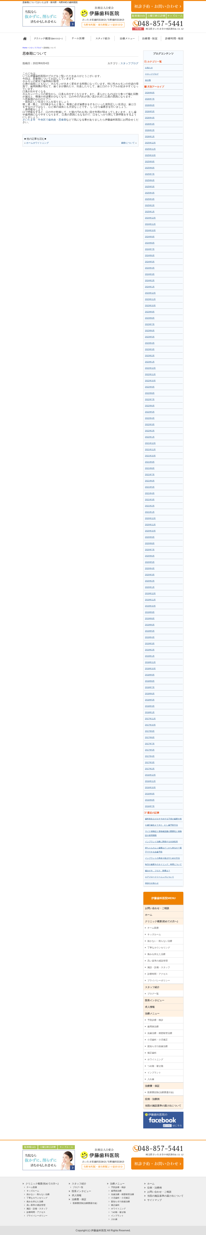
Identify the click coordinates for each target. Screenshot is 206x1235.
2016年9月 (149, 794)
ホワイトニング (155, 1059)
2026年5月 (149, 111)
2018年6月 (149, 694)
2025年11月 (150, 149)
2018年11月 (150, 662)
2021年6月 (149, 481)
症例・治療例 (152, 1099)
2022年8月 (149, 393)
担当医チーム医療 (79, 40)
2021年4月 (149, 493)
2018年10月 (150, 668)
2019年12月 (150, 593)
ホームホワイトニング (37, 143)
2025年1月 (149, 212)
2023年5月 (149, 337)
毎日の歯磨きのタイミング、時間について (163, 864)
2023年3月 (149, 349)
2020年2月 (149, 581)
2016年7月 (149, 806)
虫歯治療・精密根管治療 (159, 1033)
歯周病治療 (153, 1026)
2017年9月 (149, 731)
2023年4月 (149, 343)
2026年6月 (149, 105)
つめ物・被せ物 (155, 1066)
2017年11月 (150, 719)
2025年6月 (149, 180)
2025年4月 (149, 193)
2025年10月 (150, 155)
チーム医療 (153, 928)
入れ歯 (150, 1079)
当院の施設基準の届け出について (163, 1105)
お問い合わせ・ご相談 (157, 908)
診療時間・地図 (171, 40)
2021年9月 (149, 462)
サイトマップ (154, 1200)
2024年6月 (149, 255)
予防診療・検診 (155, 1020)
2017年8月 (149, 737)
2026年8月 (149, 93)
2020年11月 (150, 525)
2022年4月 (149, 418)
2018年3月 (149, 706)
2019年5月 (149, 631)
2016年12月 (150, 775)
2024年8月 (149, 243)
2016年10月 (150, 787)
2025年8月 (149, 168)
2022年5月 (149, 412)
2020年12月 (150, 518)
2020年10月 (150, 531)
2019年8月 (149, 618)
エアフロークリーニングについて (159, 877)
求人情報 (150, 1006)
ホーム (26, 40)
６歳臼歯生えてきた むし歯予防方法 (161, 825)
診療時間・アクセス (157, 974)
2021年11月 (150, 449)
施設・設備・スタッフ (158, 967)
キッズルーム (154, 934)
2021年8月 (149, 468)
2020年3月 (149, 575)
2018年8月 (149, 681)
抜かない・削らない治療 (159, 941)
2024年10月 (150, 230)
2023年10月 (150, 305)
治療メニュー (124, 40)
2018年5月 (149, 700)
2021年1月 (149, 512)
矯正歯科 (151, 1053)
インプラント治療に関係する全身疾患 (161, 842)
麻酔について (128, 143)
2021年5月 (149, 487)
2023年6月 (149, 330)
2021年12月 (150, 443)
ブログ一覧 (153, 993)
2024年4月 (149, 268)
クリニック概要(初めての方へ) (48, 40)
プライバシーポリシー (158, 980)
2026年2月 (149, 130)
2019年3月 (149, 643)
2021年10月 (150, 456)
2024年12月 (150, 218)
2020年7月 (149, 550)
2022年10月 (150, 381)
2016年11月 (150, 781)
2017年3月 (149, 762)
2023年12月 (150, 293)
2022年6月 (149, 406)
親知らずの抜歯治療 (157, 1046)
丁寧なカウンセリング (158, 947)
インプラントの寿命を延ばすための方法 (162, 858)
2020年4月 (149, 568)
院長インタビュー (154, 1000)
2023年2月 (149, 356)
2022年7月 (149, 399)
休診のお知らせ (152, 883)
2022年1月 (149, 437)
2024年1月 (149, 287)
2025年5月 (149, 187)
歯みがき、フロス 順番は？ (157, 871)
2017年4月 (149, 756)
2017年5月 (149, 750)
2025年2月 (149, 205)
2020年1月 (149, 587)
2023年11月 (150, 299)
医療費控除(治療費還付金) (160, 1092)
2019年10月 (150, 606)
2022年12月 (150, 368)
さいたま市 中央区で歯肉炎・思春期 (44, 119)
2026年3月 (149, 124)
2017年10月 (150, 725)
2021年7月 (149, 474)
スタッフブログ (129, 63)
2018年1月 (149, 712)
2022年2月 (149, 431)
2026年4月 (149, 118)
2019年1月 (149, 656)
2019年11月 (150, 600)
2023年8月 (149, 318)
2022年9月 (149, 387)
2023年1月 (149, 362)
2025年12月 (150, 143)
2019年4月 (149, 637)
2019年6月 (149, 625)
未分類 (148, 80)
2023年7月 (149, 324)
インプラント (154, 1072)
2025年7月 (149, 174)
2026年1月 (149, 136)
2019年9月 (149, 612)
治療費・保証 (148, 40)
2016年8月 (149, 800)
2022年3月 (149, 424)
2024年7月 (149, 249)
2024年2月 (149, 280)
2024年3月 (149, 274)
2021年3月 (149, 499)
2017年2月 (149, 769)
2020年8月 (149, 543)
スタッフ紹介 (102, 40)
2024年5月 (149, 262)
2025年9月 (149, 161)
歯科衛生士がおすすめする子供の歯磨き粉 (163, 819)
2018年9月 (149, 675)
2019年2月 (149, 650)
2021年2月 (149, 506)
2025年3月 (149, 199)
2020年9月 (149, 537)
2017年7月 (149, 744)
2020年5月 (149, 562)
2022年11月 (150, 374)
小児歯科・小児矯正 (157, 1039)
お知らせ (149, 68)
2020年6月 (149, 556)
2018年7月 (149, 687)
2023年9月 (149, 312)
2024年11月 (150, 224)
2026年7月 (149, 99)
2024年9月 (149, 237)
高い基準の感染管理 (157, 960)
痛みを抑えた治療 (156, 954)
